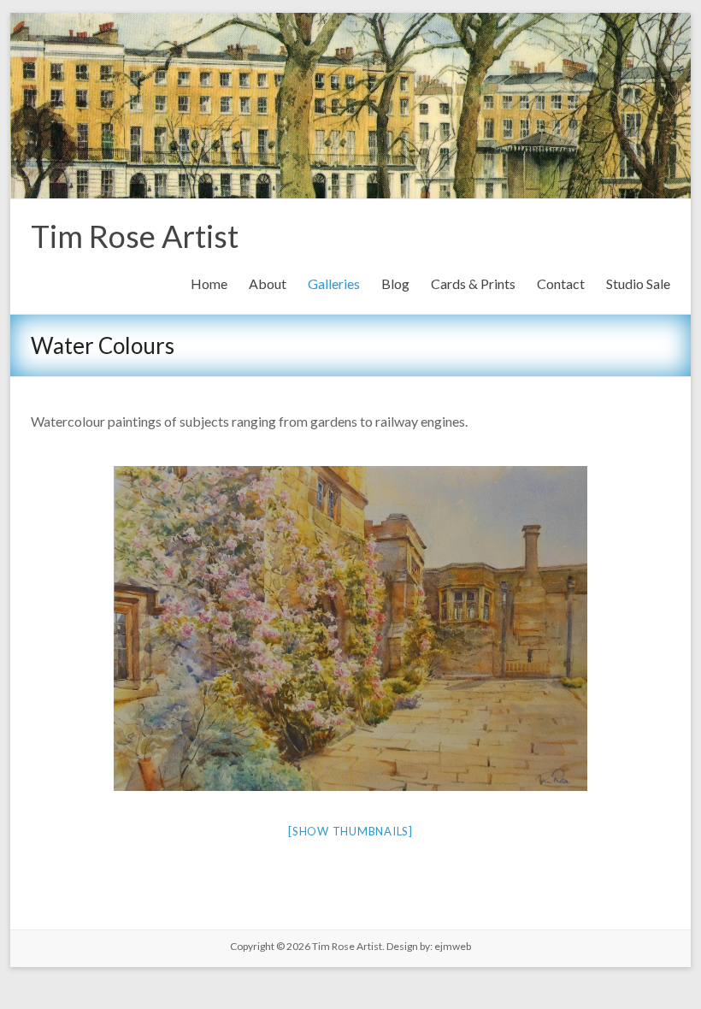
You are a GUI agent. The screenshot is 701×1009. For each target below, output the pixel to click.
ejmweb (452, 946)
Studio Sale (638, 283)
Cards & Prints (473, 283)
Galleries (334, 283)
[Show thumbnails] (350, 831)
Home (209, 283)
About (267, 283)
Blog (395, 283)
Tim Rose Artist (135, 236)
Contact (561, 283)
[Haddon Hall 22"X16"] (350, 628)
